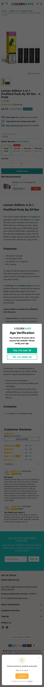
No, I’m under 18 (22, 357)
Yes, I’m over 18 (22, 350)
